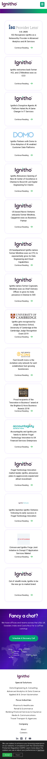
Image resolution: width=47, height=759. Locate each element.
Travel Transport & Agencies (23, 718)
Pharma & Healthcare (23, 705)
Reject (18, 755)
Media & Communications (23, 715)
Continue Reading (22, 48)
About (23, 729)
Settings (40, 750)
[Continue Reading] (31, 48)
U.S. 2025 (23, 32)
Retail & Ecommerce (23, 708)
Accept (7, 755)
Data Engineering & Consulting (23, 688)
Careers (23, 732)
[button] (42, 4)
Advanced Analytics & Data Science (23, 691)
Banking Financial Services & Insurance (23, 712)
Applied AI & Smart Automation (23, 694)
